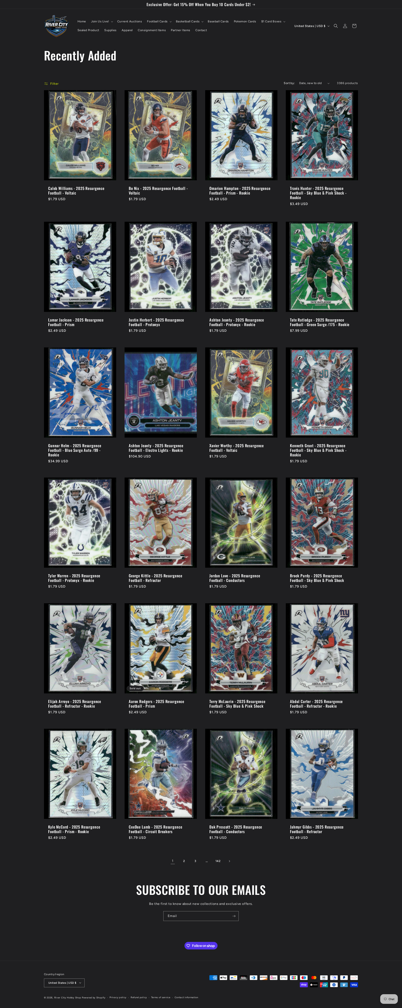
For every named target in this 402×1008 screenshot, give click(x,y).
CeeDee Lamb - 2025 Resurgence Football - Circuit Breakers (155, 829)
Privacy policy (118, 997)
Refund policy (139, 997)
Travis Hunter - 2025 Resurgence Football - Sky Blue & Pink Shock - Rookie (318, 193)
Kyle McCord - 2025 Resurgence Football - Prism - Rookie (74, 829)
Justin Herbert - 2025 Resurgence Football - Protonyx (156, 322)
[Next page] (229, 861)
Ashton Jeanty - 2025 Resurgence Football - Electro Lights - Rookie (156, 447)
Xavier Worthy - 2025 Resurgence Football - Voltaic (236, 447)
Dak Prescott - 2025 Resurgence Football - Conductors (235, 829)
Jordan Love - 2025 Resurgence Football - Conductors (234, 578)
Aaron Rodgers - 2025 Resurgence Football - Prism (156, 703)
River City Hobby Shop (67, 997)
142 (218, 861)
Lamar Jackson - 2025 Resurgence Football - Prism (76, 322)
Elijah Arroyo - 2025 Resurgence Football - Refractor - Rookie (74, 703)
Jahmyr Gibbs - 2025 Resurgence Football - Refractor (317, 829)
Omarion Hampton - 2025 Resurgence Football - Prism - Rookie (240, 190)
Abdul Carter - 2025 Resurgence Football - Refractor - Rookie (316, 703)
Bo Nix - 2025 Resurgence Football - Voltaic (158, 190)
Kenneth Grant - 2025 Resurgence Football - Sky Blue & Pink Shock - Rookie (318, 450)
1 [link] (173, 861)
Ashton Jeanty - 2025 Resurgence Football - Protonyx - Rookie (236, 322)
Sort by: (289, 83)
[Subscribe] (233, 916)
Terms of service (160, 997)
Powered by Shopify (94, 997)
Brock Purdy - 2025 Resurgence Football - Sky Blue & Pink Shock (317, 578)
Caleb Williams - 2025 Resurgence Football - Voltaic (76, 190)
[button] (102, 21)
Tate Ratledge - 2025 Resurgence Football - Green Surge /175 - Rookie (319, 322)
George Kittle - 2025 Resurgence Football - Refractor (155, 578)
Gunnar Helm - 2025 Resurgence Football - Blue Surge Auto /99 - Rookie (74, 450)
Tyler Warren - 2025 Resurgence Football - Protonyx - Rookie (74, 578)
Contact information (186, 997)
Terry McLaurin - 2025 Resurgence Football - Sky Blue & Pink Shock (237, 703)
